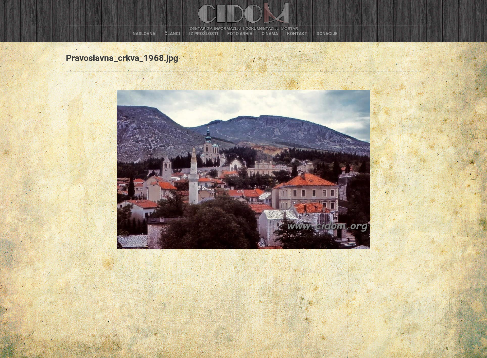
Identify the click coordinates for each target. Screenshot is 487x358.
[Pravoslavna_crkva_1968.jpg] (243, 169)
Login (350, 34)
